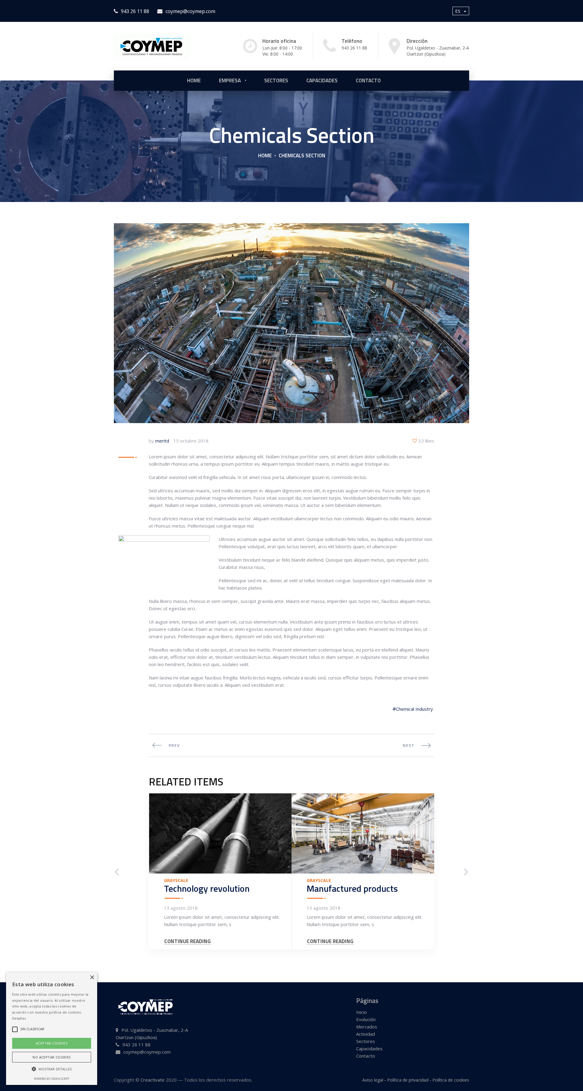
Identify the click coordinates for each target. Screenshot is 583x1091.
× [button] (92, 977)
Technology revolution (207, 888)
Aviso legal (372, 1080)
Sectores (365, 1041)
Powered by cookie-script (51, 1079)
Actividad (365, 1034)
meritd (162, 440)
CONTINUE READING (187, 941)
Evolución (366, 1019)
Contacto (368, 80)
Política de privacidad (407, 1080)
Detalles (19, 1018)
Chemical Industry (414, 709)
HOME (194, 80)
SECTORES (276, 80)
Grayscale (176, 880)
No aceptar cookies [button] (51, 1057)
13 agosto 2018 (181, 907)
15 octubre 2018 (191, 440)
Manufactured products (352, 888)
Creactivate (153, 1080)
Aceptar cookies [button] (51, 1043)
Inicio (361, 1012)
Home (265, 155)
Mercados (366, 1027)
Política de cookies (450, 1080)
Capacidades (322, 80)
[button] (51, 1069)
